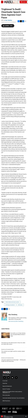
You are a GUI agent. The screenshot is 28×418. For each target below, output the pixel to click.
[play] (2, 416)
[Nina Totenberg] (4, 316)
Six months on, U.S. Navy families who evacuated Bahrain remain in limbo (18, 335)
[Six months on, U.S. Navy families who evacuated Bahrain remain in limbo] (5, 335)
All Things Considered (10, 304)
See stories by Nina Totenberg (15, 321)
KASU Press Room (6, 400)
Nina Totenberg (8, 20)
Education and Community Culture (7, 349)
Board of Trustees (6, 389)
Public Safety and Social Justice (12, 302)
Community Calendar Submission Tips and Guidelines (13, 398)
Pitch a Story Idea (6, 395)
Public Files (5, 383)
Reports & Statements (7, 386)
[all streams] (26, 416)
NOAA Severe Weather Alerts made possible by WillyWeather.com (12, 392)
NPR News (20, 304)
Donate (24, 2)
